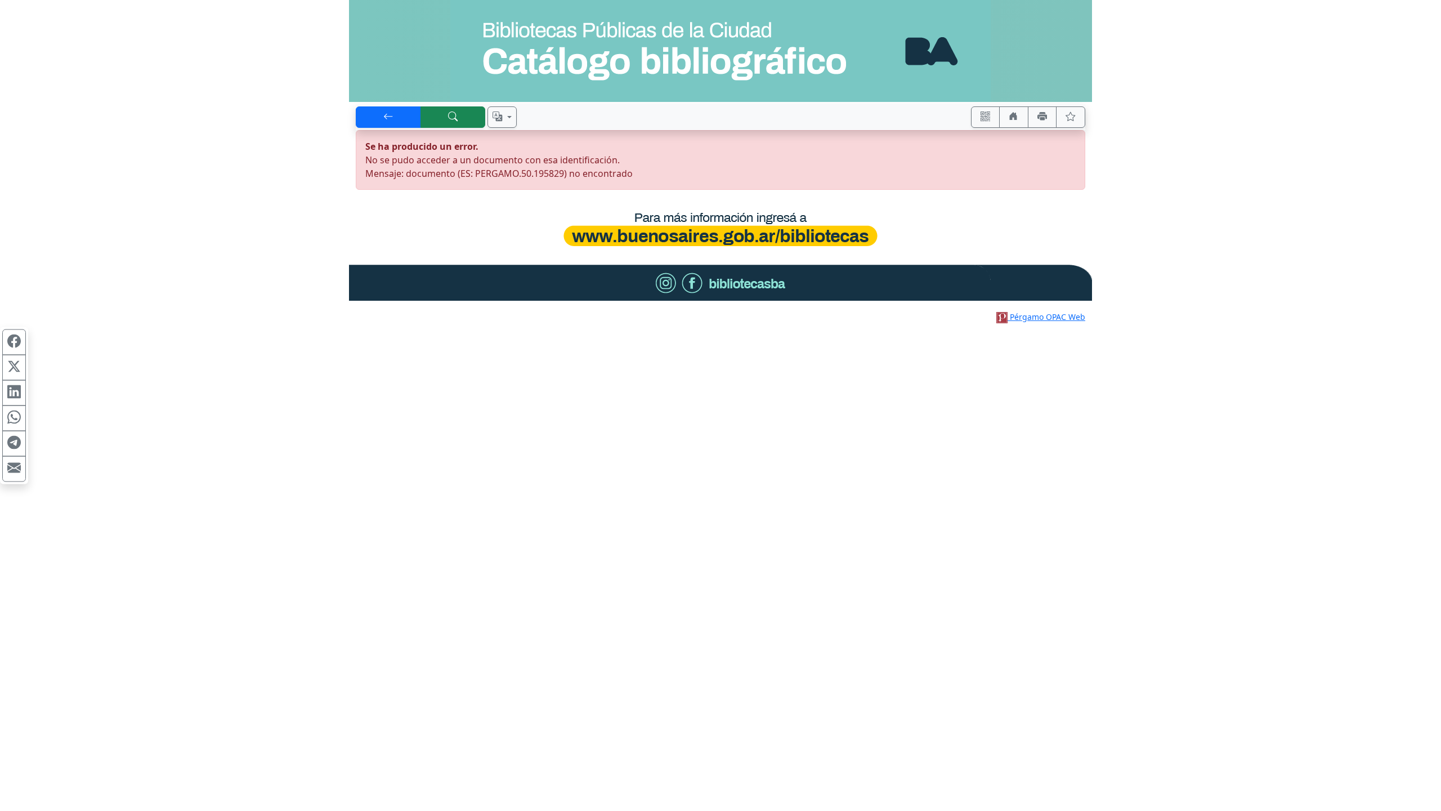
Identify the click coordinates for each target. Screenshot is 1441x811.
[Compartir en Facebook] (14, 342)
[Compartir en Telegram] (14, 444)
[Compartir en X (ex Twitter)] (14, 368)
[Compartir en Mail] (14, 469)
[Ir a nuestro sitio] (1013, 117)
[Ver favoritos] (1070, 117)
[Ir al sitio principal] (720, 51)
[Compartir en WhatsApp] (14, 418)
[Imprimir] (1042, 117)
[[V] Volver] (388, 117)
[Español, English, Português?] (502, 117)
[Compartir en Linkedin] (14, 393)
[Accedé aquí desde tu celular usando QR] (985, 117)
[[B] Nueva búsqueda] (453, 117)
